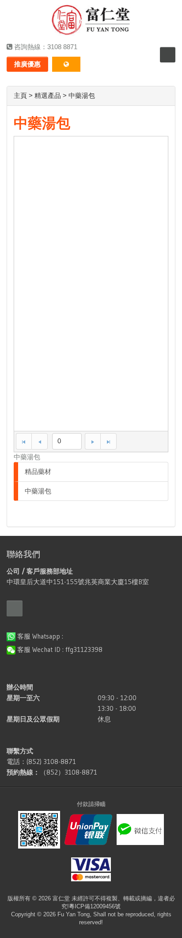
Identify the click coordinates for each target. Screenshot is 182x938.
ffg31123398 (83, 649)
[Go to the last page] (108, 441)
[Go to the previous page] (39, 441)
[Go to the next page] (93, 441)
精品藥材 (38, 471)
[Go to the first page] (24, 441)
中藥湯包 (38, 491)
